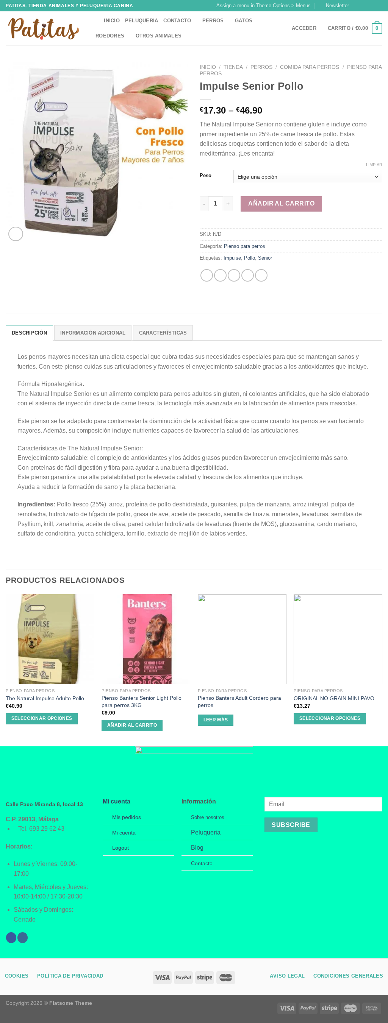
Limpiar (374, 164)
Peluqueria (141, 20)
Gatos (243, 20)
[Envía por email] (234, 275)
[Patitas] (43, 28)
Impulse (232, 258)
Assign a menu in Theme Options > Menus (263, 5)
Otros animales (159, 36)
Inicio (112, 20)
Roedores (109, 36)
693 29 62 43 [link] (46, 828)
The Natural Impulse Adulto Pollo (45, 698)
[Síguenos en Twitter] (371, 5)
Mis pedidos (126, 817)
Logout (120, 848)
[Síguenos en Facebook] (357, 5)
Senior (265, 258)
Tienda (233, 67)
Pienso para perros (244, 246)
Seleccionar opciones (41, 718)
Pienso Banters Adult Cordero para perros (239, 701)
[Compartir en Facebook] (206, 275)
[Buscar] (96, 21)
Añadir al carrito (281, 203)
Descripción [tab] (29, 333)
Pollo (249, 258)
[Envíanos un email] (378, 5)
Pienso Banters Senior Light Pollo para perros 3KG (141, 701)
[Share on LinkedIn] (261, 275)
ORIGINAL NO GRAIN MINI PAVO (334, 698)
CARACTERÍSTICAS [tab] (163, 333)
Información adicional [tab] (92, 333)
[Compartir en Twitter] (220, 275)
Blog (197, 847)
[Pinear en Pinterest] (247, 275)
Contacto (177, 20)
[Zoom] (15, 234)
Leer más (215, 720)
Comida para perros (309, 67)
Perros (213, 20)
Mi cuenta (116, 801)
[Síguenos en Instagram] (364, 5)
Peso (205, 175)
